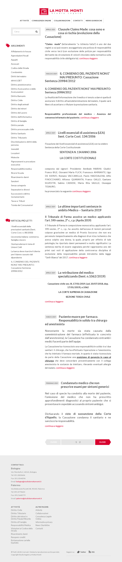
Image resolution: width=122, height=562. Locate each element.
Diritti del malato (18, 76)
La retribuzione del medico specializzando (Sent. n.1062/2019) (81, 274)
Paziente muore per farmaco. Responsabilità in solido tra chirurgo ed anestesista (76, 320)
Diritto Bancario (18, 96)
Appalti (14, 59)
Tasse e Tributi (18, 201)
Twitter (83, 552)
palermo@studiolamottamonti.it (29, 498)
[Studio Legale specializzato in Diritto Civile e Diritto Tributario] (61, 14)
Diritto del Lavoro (19, 112)
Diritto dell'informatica (21, 117)
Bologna (15, 468)
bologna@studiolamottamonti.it (28, 481)
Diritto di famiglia (19, 121)
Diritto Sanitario (18, 133)
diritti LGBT (16, 80)
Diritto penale (17, 125)
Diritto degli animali (20, 104)
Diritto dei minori (18, 108)
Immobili (15, 149)
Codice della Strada (20, 68)
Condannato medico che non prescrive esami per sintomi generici (85, 384)
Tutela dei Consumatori (22, 205)
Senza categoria (18, 185)
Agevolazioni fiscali (19, 55)
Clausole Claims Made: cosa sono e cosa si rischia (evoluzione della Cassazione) (75, 32)
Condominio (16, 72)
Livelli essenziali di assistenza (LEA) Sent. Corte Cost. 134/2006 (81, 134)
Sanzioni (15, 181)
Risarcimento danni (20, 177)
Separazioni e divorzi (20, 189)
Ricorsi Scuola (17, 173)
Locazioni (15, 153)
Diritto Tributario (19, 137)
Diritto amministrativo (21, 84)
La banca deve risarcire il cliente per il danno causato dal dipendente (25, 254)
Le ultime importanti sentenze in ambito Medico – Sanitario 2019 (79, 208)
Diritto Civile (17, 100)
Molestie (15, 157)
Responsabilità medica (21, 169)
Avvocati (15, 64)
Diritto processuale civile (22, 129)
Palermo (15, 485)
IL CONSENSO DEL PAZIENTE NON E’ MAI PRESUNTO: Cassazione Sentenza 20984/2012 (77, 77)
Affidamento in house (21, 51)
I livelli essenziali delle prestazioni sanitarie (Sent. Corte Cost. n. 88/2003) (23, 229)
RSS (93, 552)
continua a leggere (88, 58)
